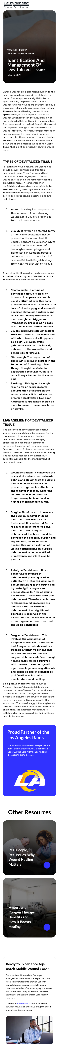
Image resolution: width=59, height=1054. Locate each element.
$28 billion (41, 98)
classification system (21, 273)
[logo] (26, 5)
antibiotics (9, 709)
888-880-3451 (24, 1003)
